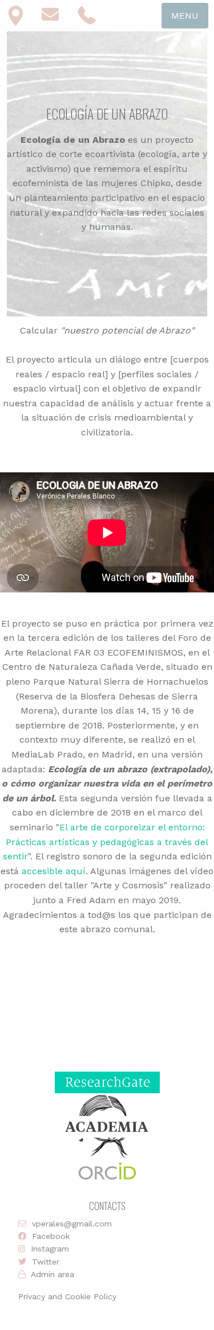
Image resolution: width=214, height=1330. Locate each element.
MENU (185, 15)
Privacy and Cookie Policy (67, 1296)
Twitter (45, 1261)
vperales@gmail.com (72, 1223)
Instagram (50, 1248)
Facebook (51, 1236)
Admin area (52, 1274)
